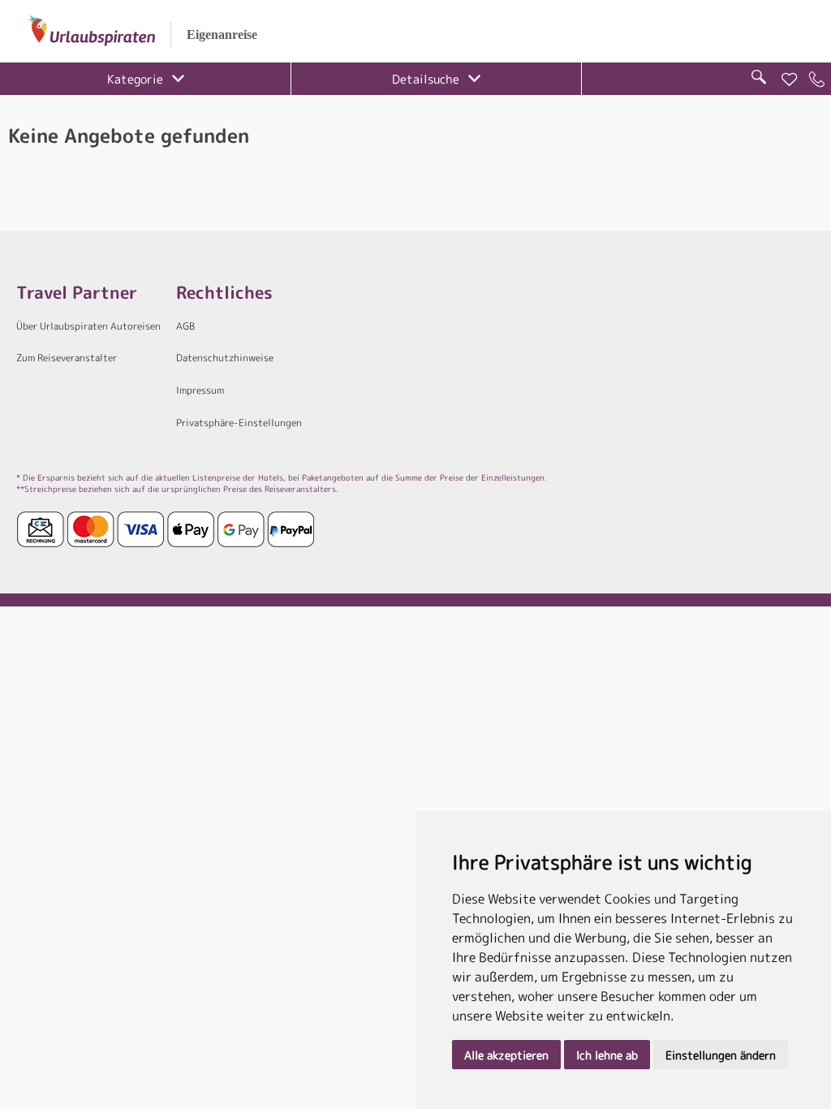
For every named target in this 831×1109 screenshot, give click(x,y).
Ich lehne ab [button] (607, 1055)
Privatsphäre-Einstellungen (239, 422)
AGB (185, 326)
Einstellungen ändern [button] (720, 1055)
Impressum (200, 390)
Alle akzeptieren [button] (506, 1055)
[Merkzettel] (789, 79)
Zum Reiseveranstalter (66, 358)
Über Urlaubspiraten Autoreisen (88, 326)
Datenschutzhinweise (224, 358)
